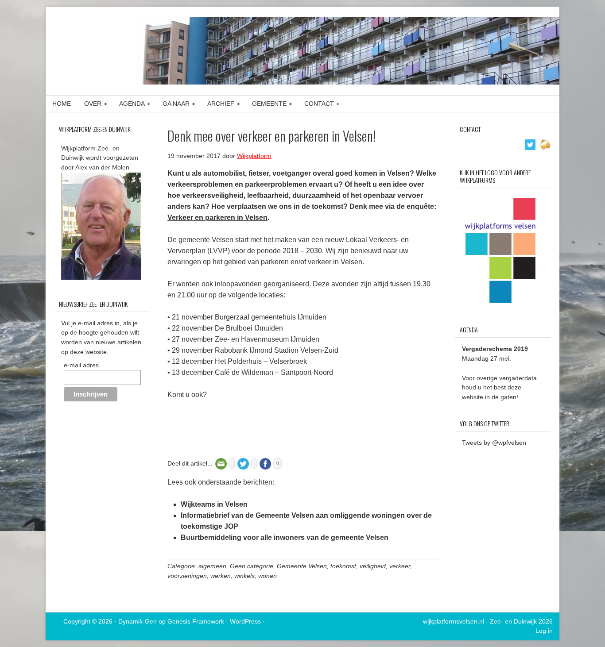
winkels (244, 575)
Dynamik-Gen (137, 621)
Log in (544, 630)
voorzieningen (187, 575)
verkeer (399, 566)
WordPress (245, 621)
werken (220, 575)
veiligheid (373, 566)
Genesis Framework (195, 621)
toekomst (343, 566)
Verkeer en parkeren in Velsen (217, 217)
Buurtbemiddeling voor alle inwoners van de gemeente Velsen (284, 537)
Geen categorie (251, 566)
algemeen (212, 566)
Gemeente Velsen (302, 566)
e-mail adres (81, 365)
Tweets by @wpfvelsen (494, 442)
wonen (267, 575)
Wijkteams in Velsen (214, 504)
